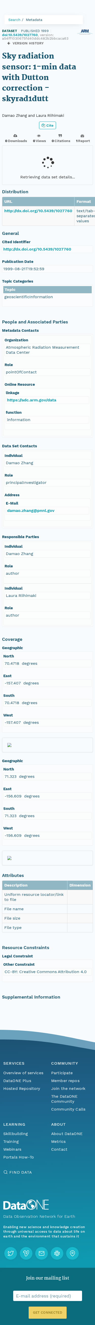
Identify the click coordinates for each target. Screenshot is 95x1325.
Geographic (12, 648)
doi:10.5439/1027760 (20, 35)
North (8, 656)
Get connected (47, 1312)
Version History (28, 43)
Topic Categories (17, 281)
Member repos (65, 1080)
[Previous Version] (8, 43)
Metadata (34, 20)
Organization (16, 340)
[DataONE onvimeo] (26, 1253)
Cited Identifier (16, 242)
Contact (59, 1149)
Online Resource (20, 384)
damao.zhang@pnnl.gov (30, 510)
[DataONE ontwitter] (10, 1253)
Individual (14, 455)
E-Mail (12, 503)
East (7, 676)
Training (11, 1141)
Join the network (68, 1088)
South (8, 695)
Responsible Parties (20, 537)
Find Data (20, 1172)
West (8, 715)
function (14, 412)
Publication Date (17, 261)
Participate (62, 1072)
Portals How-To (18, 1157)
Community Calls (68, 1109)
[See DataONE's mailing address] (72, 1253)
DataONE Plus (17, 1080)
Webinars (12, 1149)
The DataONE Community (64, 1099)
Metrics (58, 1141)
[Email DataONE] (41, 1253)
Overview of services (23, 1072)
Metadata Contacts (20, 330)
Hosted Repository (21, 1088)
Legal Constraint (17, 956)
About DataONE (67, 1133)
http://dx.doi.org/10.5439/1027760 (38, 210)
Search (14, 20)
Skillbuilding (15, 1133)
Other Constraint (19, 964)
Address (12, 495)
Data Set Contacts (19, 446)
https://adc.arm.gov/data (31, 400)
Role (9, 365)
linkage (12, 393)
